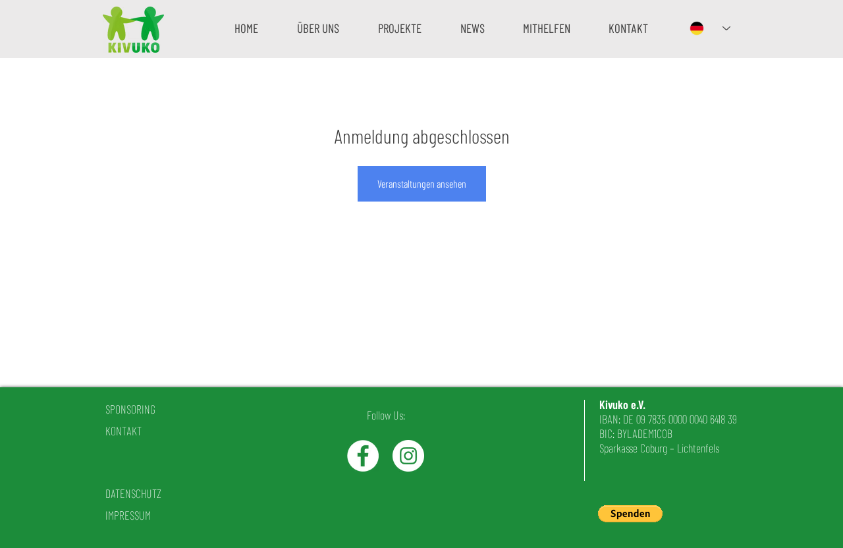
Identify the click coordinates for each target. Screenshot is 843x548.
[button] (317, 28)
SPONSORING (130, 409)
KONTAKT (123, 431)
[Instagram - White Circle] (408, 456)
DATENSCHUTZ (133, 493)
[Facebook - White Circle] (363, 456)
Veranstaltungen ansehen (421, 183)
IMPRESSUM (128, 515)
